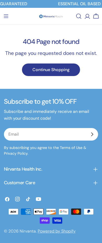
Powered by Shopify (57, 231)
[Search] (78, 16)
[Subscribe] (92, 134)
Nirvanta (28, 231)
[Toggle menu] (6, 16)
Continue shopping (51, 69)
